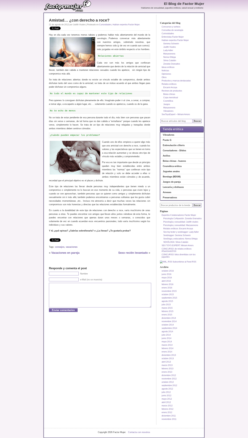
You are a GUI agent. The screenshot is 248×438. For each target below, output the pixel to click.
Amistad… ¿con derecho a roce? (79, 20)
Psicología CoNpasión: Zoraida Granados (182, 218)
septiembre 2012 (169, 385)
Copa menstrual (170, 97)
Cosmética (168, 101)
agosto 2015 (167, 301)
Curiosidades (105, 24)
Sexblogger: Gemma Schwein (177, 235)
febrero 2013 (167, 368)
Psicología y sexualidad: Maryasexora (180, 225)
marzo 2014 (167, 345)
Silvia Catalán (169, 60)
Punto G (167, 140)
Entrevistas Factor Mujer (173, 37)
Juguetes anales (171, 171)
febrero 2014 (167, 348)
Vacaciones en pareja (65, 252)
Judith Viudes (169, 47)
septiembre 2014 (169, 328)
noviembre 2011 (169, 419)
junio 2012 (166, 395)
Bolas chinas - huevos (174, 161)
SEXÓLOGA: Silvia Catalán (175, 242)
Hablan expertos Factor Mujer (126, 24)
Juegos (166, 104)
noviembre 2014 (169, 321)
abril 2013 (166, 362)
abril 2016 (166, 281)
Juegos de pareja (172, 182)
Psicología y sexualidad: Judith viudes (180, 222)
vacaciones (71, 247)
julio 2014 (166, 335)
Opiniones (166, 74)
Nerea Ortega (169, 57)
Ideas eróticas (168, 67)
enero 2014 (167, 352)
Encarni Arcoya (170, 87)
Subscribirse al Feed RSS (184, 262)
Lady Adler (168, 50)
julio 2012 (166, 392)
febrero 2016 (167, 284)
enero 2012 (167, 412)
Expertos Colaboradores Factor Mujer (179, 215)
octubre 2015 (168, 294)
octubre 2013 (168, 358)
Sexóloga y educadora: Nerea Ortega (180, 239)
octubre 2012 (168, 382)
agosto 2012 (167, 389)
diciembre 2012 (169, 375)
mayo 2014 (167, 341)
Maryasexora (169, 54)
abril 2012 (166, 402)
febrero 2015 (167, 311)
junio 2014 (166, 338)
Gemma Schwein (171, 43)
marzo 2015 (167, 308)
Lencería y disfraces (173, 187)
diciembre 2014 (169, 318)
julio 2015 (166, 304)
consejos (59, 247)
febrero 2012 (167, 409)
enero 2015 (167, 315)
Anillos (166, 155)
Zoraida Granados (171, 64)
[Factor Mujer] (67, 11)
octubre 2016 (168, 271)
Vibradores (168, 111)
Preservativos (170, 197)
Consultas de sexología (172, 30)
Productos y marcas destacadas (176, 81)
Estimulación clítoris (174, 145)
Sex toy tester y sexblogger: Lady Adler (181, 232)
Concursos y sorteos (171, 27)
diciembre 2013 (169, 355)
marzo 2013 (167, 365)
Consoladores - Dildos (174, 150)
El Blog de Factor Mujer (184, 4)
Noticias (165, 70)
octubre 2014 (168, 325)
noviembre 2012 (169, 379)
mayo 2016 (167, 277)
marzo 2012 (167, 405)
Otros (164, 77)
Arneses (167, 192)
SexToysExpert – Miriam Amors (176, 114)
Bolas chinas (169, 94)
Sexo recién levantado (133, 252)
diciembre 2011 (169, 416)
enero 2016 (167, 288)
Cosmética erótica (172, 166)
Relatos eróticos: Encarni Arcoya (178, 228)
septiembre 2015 (169, 298)
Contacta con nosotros (139, 432)
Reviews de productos (172, 91)
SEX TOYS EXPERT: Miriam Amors (178, 245)
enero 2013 (167, 372)
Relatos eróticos (169, 84)
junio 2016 (166, 274)
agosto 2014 (167, 331)
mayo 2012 (167, 399)
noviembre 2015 (169, 291)
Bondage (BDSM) (172, 176)
